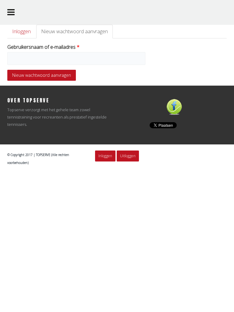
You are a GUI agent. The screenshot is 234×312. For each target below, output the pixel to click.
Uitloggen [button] (128, 155)
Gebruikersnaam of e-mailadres (43, 47)
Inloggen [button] (105, 155)
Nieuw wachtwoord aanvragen (77, 33)
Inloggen (21, 31)
